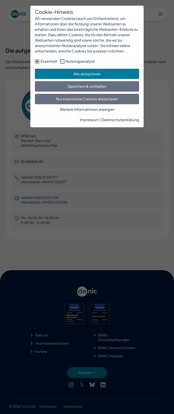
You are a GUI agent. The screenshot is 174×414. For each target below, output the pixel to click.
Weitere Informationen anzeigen (87, 109)
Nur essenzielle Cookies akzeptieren (87, 99)
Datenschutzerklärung (120, 119)
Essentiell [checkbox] (49, 61)
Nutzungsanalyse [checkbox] (80, 61)
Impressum (89, 119)
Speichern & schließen (87, 86)
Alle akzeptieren (87, 73)
